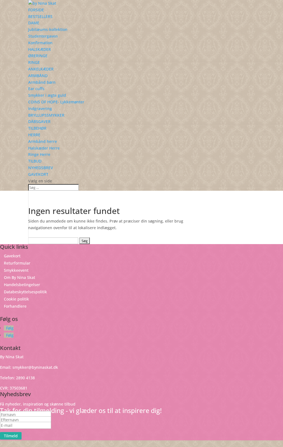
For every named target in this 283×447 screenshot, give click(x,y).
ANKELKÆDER (41, 69)
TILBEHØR (37, 128)
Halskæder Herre (44, 148)
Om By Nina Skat (19, 277)
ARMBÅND (38, 75)
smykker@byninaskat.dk (35, 367)
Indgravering (40, 108)
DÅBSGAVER (39, 121)
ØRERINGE (38, 55)
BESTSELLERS (40, 16)
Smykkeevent (16, 270)
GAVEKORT (38, 174)
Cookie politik (16, 299)
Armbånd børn (42, 82)
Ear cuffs (36, 88)
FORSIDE (36, 9)
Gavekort (12, 255)
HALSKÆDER (39, 49)
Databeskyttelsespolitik (25, 291)
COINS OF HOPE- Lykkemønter (56, 101)
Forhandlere (15, 306)
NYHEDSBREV (40, 167)
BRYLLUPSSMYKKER (46, 115)
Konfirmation (40, 42)
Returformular (17, 263)
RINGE (34, 62)
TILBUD (34, 161)
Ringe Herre (39, 154)
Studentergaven (43, 36)
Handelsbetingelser (22, 284)
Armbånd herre (42, 141)
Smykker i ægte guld (47, 95)
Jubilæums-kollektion (47, 29)
